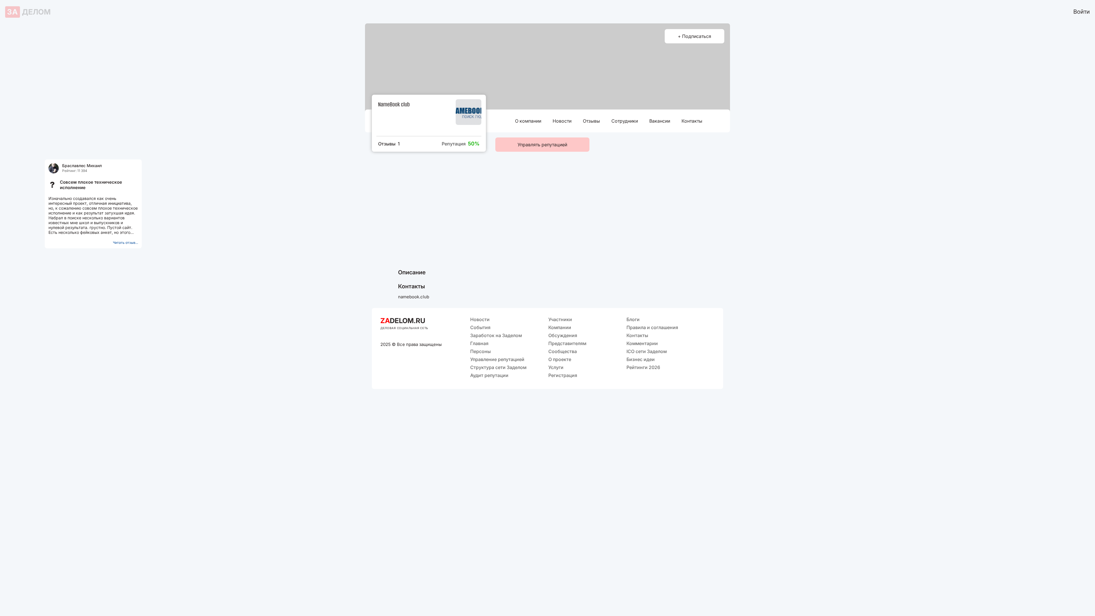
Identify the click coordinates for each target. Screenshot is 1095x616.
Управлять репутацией (542, 144)
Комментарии (642, 343)
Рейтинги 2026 (643, 367)
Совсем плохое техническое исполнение (91, 184)
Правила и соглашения (652, 327)
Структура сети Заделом (498, 367)
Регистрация (562, 375)
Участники (560, 319)
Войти (1081, 11)
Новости (562, 121)
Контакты (692, 121)
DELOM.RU (402, 321)
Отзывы (591, 121)
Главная (479, 343)
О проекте (559, 359)
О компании (528, 121)
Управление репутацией (497, 359)
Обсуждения (562, 335)
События (480, 327)
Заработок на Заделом (496, 335)
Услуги (555, 367)
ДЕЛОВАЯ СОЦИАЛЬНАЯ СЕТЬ (404, 328)
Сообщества (562, 351)
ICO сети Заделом (646, 351)
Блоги (633, 319)
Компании (559, 327)
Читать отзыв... (125, 242)
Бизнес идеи (640, 359)
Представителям (567, 343)
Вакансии (659, 121)
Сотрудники (624, 121)
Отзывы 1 (389, 144)
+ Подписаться (694, 36)
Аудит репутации (489, 375)
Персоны (480, 351)
